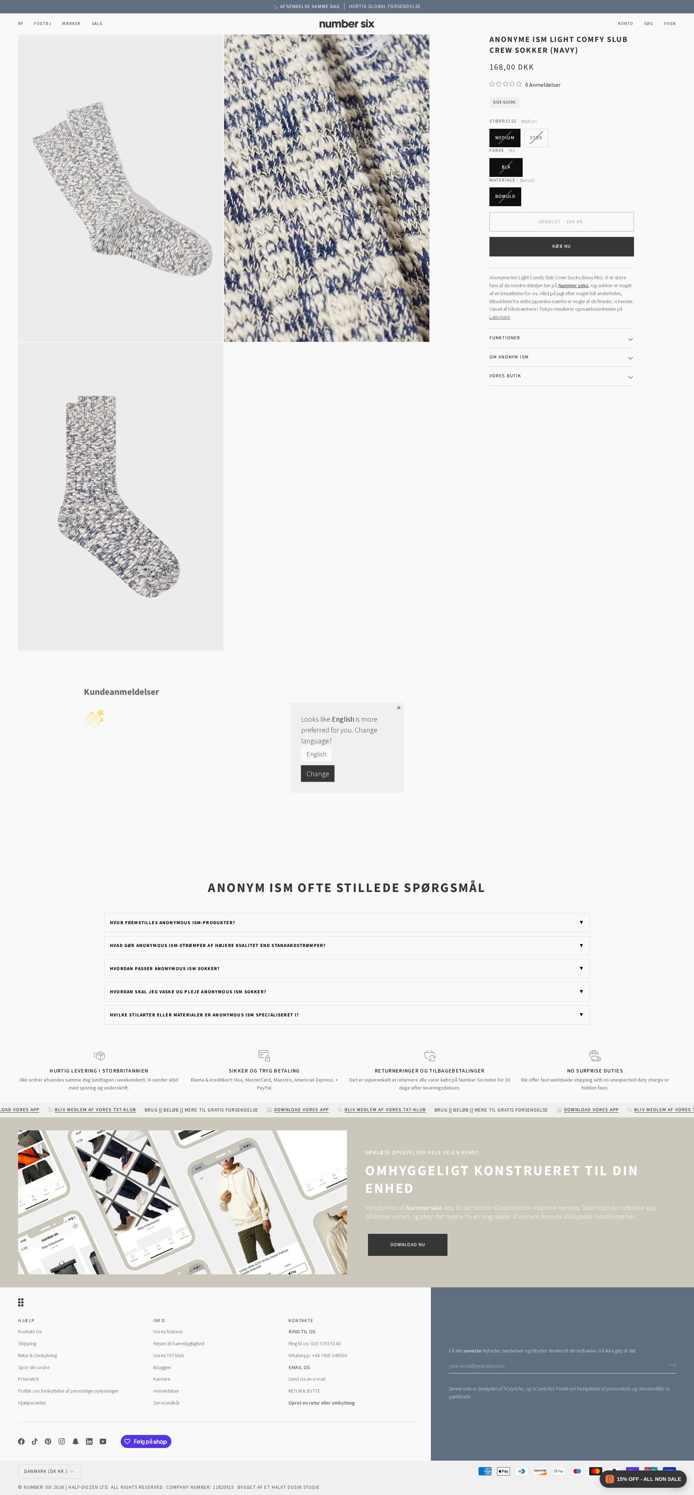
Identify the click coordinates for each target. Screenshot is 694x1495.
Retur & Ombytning (37, 1355)
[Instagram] (62, 1441)
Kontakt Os (30, 1331)
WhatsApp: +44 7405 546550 (317, 1355)
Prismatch (28, 1379)
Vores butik (505, 376)
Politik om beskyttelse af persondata (593, 1389)
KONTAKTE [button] (300, 1320)
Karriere (161, 1379)
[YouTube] (103, 1441)
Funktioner (504, 338)
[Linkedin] (89, 1441)
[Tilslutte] (670, 1365)
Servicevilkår (652, 1389)
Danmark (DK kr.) (46, 1471)
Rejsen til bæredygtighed (178, 1343)
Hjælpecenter (32, 1403)
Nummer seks (573, 285)
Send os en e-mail (306, 1379)
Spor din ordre (34, 1367)
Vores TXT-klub (168, 1355)
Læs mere (499, 317)
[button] (43, 23)
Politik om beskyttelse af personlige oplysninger (68, 1391)
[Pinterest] (48, 1441)
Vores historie (168, 1331)
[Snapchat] (75, 1441)
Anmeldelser (166, 1391)
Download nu (407, 1244)
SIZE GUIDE (504, 102)
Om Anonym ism (509, 356)
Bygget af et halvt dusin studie (278, 1487)
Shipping (27, 1343)
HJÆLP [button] (26, 1320)
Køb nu (561, 246)
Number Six (38, 1487)
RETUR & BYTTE (304, 1391)
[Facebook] (21, 1441)
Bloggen (162, 1367)
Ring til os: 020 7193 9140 (314, 1343)
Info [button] (159, 1320)
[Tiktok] (35, 1441)
